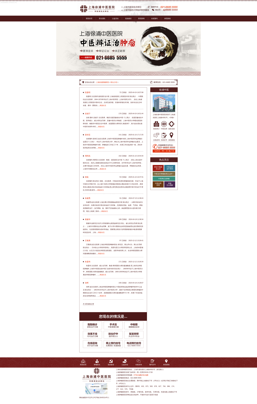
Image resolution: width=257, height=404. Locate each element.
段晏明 (87, 92)
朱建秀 (87, 198)
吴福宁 (87, 114)
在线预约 (154, 18)
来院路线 (167, 18)
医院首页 (89, 18)
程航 (87, 177)
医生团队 (102, 18)
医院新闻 (141, 18)
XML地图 (145, 375)
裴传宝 (87, 135)
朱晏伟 (87, 262)
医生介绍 (114, 82)
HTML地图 (137, 375)
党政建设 (128, 18)
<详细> (171, 117)
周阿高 (87, 156)
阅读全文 (103, 105)
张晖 (87, 283)
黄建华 (87, 219)
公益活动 (115, 18)
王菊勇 (87, 241)
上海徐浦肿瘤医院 (102, 82)
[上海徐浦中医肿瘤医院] (97, 5)
